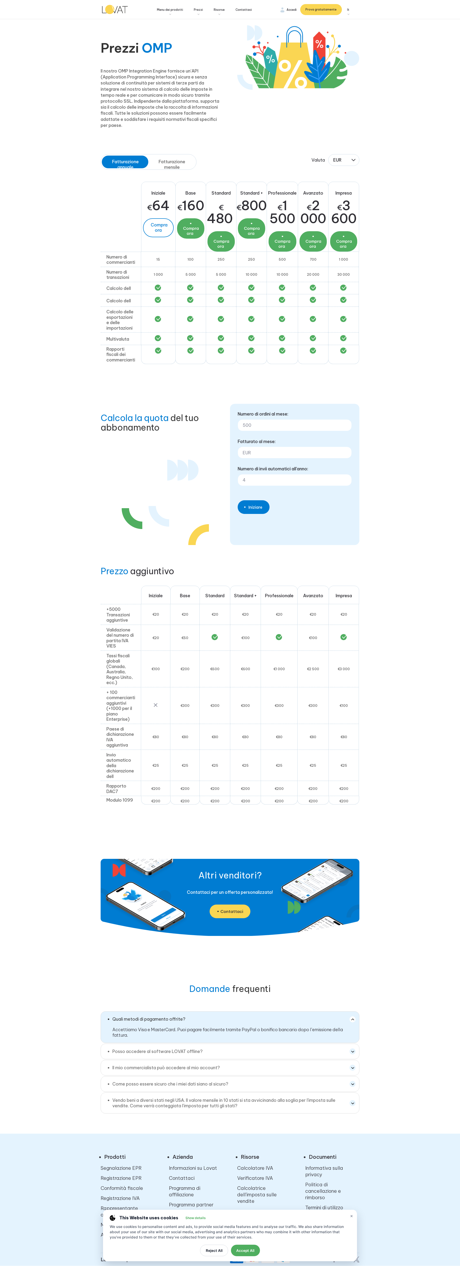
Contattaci (244, 9)
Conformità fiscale (122, 1188)
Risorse (219, 9)
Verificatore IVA (255, 1178)
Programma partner (191, 1205)
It (348, 9)
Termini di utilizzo (324, 1207)
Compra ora (159, 227)
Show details (195, 1218)
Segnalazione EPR (121, 1168)
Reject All (214, 1250)
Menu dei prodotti (170, 9)
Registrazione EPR (121, 1178)
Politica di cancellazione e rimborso (323, 1191)
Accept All (245, 1250)
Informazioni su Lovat (193, 1168)
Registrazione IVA (120, 1198)
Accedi (292, 9)
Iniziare (255, 507)
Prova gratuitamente (321, 9)
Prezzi (198, 9)
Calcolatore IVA (255, 1168)
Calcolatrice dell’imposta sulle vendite (257, 1194)
